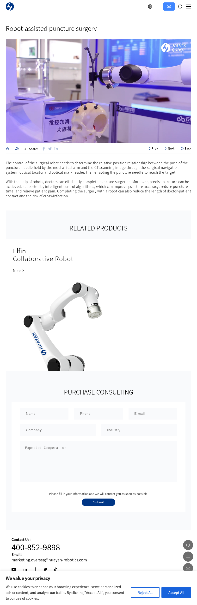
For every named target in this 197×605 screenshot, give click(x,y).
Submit (98, 502)
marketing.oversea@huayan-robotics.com (49, 560)
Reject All (145, 592)
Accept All (176, 592)
